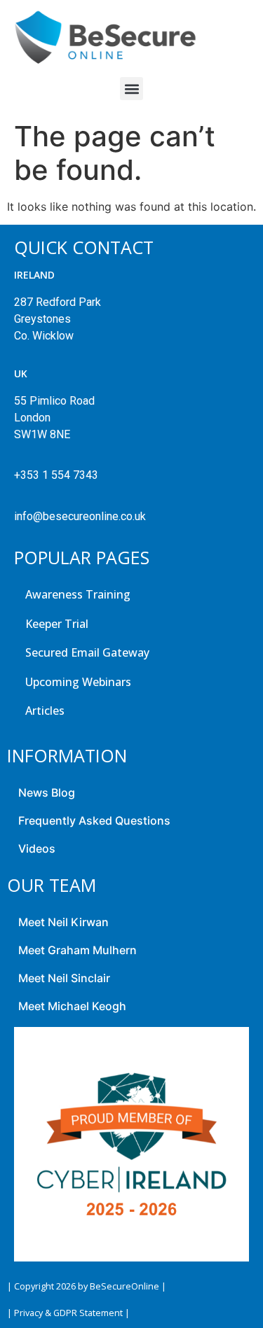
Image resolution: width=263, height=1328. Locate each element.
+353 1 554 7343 (56, 475)
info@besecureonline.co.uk (80, 516)
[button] (131, 88)
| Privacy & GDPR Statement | (68, 1313)
